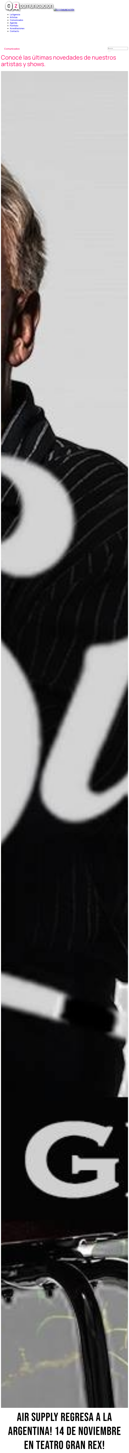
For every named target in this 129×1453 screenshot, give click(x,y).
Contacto (14, 31)
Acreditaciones (17, 28)
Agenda (13, 22)
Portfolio (14, 25)
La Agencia (15, 14)
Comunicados (16, 20)
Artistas (14, 17)
